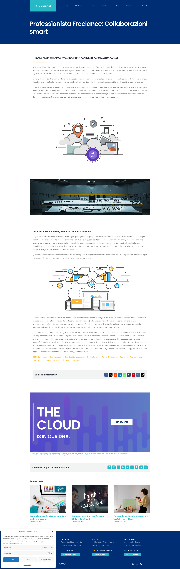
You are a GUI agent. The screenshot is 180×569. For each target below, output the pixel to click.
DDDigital (64, 564)
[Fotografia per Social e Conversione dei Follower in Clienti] (132, 499)
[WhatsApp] (124, 375)
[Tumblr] (129, 375)
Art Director (37, 455)
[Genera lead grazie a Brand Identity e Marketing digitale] (48, 499)
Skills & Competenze (106, 453)
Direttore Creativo (76, 453)
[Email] (142, 375)
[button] (53, 532)
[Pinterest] (133, 375)
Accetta (11, 560)
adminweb (35, 453)
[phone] (141, 564)
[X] (110, 375)
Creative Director (46, 455)
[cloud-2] (89, 115)
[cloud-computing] (90, 264)
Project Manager (86, 455)
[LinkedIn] (120, 375)
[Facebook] (106, 375)
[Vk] (138, 375)
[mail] (137, 564)
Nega (28, 560)
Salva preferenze (45, 560)
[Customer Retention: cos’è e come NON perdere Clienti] (90, 499)
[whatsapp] (133, 564)
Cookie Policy (27, 565)
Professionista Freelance (90, 453)
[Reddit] (115, 375)
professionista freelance (73, 455)
